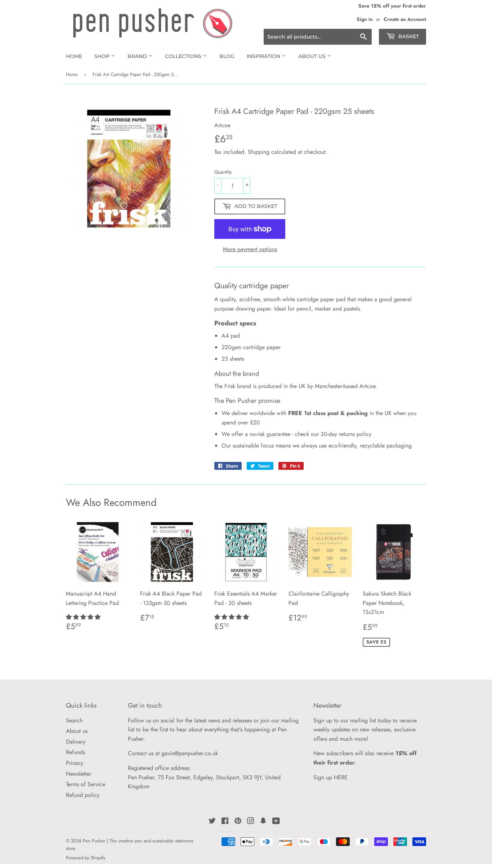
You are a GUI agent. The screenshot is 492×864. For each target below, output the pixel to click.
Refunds (75, 752)
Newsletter (78, 774)
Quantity (223, 171)
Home (74, 56)
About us (312, 56)
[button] (84, 617)
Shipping (258, 152)
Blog (226, 56)
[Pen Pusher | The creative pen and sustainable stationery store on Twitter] (212, 822)
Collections (184, 56)
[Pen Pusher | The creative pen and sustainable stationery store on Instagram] (250, 822)
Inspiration (264, 56)
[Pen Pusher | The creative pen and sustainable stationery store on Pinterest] (238, 822)
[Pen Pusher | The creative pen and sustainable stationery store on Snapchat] (263, 822)
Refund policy (82, 795)
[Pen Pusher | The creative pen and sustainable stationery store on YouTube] (276, 822)
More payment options (250, 249)
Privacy (74, 763)
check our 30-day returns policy (333, 434)
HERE (341, 777)
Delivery (75, 742)
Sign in (365, 19)
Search (74, 720)
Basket (408, 36)
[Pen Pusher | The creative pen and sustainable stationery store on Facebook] (225, 822)
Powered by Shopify (86, 857)
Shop (102, 56)
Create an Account (405, 19)
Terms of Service (85, 784)
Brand (138, 56)
